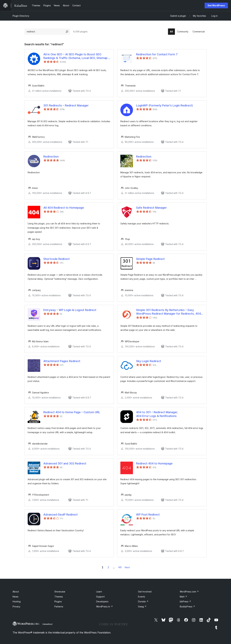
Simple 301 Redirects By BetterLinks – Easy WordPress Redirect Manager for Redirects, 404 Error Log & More (168, 312)
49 (119, 567)
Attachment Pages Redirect (61, 361)
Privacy (16, 606)
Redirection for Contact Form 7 (157, 54)
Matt (183, 596)
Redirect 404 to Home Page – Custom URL (71, 412)
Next (127, 567)
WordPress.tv (104, 606)
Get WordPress (216, 5)
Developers (102, 601)
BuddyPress (187, 606)
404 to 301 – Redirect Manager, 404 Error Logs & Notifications (157, 414)
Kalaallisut (47, 624)
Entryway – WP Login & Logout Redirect (69, 310)
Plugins (58, 601)
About (16, 591)
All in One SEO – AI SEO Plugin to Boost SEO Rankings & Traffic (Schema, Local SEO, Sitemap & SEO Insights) (76, 56)
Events (141, 596)
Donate (143, 601)
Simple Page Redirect (150, 259)
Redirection (51, 156)
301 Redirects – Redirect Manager (66, 105)
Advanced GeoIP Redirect (60, 514)
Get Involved (144, 591)
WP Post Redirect (148, 514)
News (15, 596)
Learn (99, 591)
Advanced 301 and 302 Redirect (64, 463)
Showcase (59, 591)
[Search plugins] (67, 31)
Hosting (17, 601)
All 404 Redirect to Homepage (63, 207)
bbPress (185, 601)
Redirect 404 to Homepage (154, 463)
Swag (142, 606)
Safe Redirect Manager (151, 207)
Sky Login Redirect (148, 361)
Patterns (58, 606)
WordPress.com (189, 591)
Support (100, 596)
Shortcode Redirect (56, 259)
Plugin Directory (21, 15)
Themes (58, 596)
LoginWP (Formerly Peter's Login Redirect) (164, 105)
